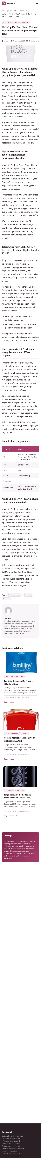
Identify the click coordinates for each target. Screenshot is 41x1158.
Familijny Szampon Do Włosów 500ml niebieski (18, 682)
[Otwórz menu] (37, 3)
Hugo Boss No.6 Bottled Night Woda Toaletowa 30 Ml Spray (17, 796)
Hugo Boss (9, 790)
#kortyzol (6, 599)
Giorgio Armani (11, 733)
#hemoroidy (28, 595)
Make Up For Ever (10, 22)
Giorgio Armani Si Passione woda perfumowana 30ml (19, 739)
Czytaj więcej (9, 702)
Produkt (24, 22)
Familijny (9, 676)
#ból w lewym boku (14, 595)
